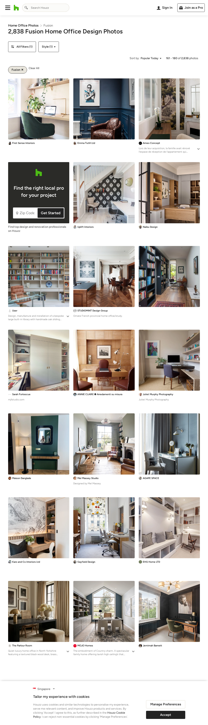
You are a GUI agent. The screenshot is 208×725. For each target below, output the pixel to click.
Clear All (34, 68)
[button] (7, 7)
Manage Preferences (165, 704)
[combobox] (45, 8)
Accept (165, 715)
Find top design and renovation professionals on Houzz (37, 229)
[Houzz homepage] (16, 7)
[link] (23, 25)
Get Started (51, 213)
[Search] (26, 8)
